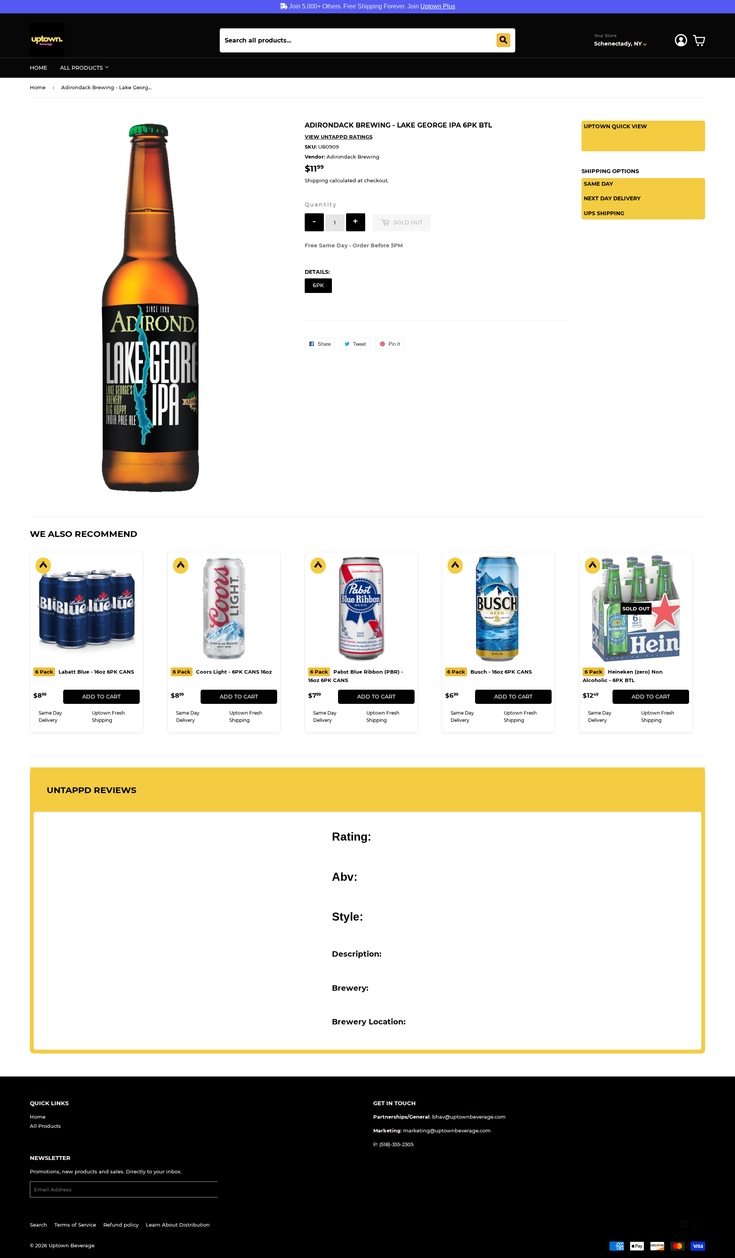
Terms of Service (75, 1225)
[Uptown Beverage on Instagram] (697, 1225)
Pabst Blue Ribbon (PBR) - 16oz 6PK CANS (355, 676)
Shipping (316, 180)
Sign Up (232, 1190)
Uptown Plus (437, 6)
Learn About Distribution (178, 1225)
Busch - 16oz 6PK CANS (489, 672)
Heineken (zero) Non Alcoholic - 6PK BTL (623, 676)
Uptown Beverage (72, 1245)
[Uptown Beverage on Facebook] (684, 1225)
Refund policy (121, 1225)
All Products (82, 67)
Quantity (321, 204)
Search (38, 1225)
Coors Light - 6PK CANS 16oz (222, 672)
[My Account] (681, 40)
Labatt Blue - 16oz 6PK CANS (84, 672)
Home (38, 67)
